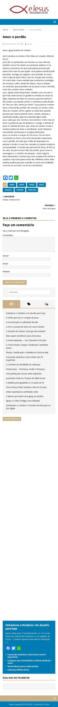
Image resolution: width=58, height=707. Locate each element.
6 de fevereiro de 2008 (14, 44)
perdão (20, 190)
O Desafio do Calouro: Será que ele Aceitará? (25, 331)
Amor (21, 185)
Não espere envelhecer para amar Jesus (23, 336)
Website (6, 271)
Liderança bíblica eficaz (18, 670)
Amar (12, 185)
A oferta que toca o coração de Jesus (22, 317)
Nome (5, 255)
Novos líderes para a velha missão (22, 666)
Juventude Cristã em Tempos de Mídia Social (25, 378)
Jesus (41, 185)
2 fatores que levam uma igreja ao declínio (24, 396)
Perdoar (32, 190)
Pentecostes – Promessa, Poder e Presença (25, 369)
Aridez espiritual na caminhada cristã (22, 391)
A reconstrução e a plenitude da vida (22, 322)
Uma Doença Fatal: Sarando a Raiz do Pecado (26, 387)
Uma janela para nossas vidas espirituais (24, 373)
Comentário (8, 235)
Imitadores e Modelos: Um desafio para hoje (25, 313)
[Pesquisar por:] (29, 292)
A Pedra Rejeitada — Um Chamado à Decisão (26, 340)
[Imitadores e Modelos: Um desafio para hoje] (29, 619)
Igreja (31, 185)
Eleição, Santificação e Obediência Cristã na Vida (27, 352)
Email (5, 263)
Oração (8, 190)
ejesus (29, 44)
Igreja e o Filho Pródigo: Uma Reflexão (23, 400)
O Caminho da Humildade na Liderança (23, 364)
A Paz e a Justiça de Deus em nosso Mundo (25, 326)
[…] (6, 642)
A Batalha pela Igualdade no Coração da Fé (25, 382)
